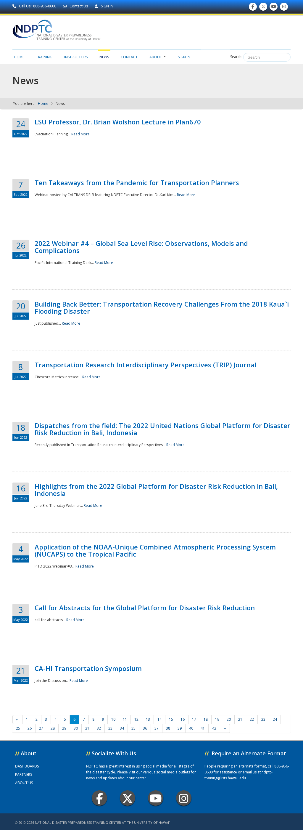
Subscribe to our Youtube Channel (273, 8)
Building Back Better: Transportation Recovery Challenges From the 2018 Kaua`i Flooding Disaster (162, 307)
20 (229, 719)
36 (145, 728)
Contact (129, 57)
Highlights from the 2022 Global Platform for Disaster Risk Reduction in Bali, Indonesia (156, 490)
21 (240, 719)
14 (159, 719)
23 (263, 719)
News (104, 57)
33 (110, 728)
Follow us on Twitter (263, 8)
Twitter (127, 798)
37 (156, 728)
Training (44, 57)
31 (87, 728)
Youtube (155, 798)
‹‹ (17, 719)
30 (76, 728)
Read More (80, 134)
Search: (236, 56)
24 (275, 719)
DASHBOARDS (27, 766)
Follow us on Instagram (284, 8)
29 (64, 728)
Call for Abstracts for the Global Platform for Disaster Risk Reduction (145, 607)
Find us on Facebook (253, 8)
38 (168, 728)
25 (18, 728)
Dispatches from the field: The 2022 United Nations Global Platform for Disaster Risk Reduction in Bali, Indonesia (162, 429)
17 (194, 719)
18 (206, 719)
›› (225, 728)
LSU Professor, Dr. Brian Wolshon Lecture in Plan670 (118, 121)
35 (133, 728)
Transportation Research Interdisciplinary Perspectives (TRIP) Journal (145, 364)
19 (217, 719)
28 (53, 728)
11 (125, 719)
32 (99, 728)
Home (19, 57)
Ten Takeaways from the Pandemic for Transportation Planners (137, 182)
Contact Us (79, 6)
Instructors (76, 57)
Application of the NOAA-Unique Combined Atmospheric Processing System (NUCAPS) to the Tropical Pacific (155, 550)
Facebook (99, 798)
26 (30, 728)
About (155, 57)
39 (180, 728)
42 (214, 728)
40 (191, 728)
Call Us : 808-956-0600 (37, 6)
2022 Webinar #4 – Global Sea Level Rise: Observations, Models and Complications (141, 247)
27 (41, 728)
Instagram (183, 798)
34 (122, 728)
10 (113, 719)
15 (171, 719)
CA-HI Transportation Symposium (88, 668)
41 (203, 728)
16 (182, 719)
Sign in (184, 57)
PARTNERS (23, 774)
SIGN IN (106, 6)
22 (252, 719)
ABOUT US (24, 782)
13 (148, 719)
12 (136, 719)
